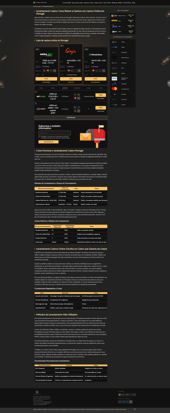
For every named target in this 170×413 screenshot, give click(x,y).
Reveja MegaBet (46, 82)
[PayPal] (123, 402)
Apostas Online (89, 3)
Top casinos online (77, 3)
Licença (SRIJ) (67, 3)
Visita (71, 78)
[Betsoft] (120, 394)
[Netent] (127, 394)
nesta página (47, 403)
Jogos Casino (98, 3)
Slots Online (107, 3)
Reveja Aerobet (100, 111)
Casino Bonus (127, 3)
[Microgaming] (123, 394)
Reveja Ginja (71, 82)
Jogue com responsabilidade (39, 404)
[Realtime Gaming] (130, 394)
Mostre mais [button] (71, 117)
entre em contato (48, 401)
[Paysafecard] (127, 402)
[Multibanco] (120, 402)
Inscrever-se (48, 142)
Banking (114, 3)
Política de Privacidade (121, 409)
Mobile (120, 3)
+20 (131, 401)
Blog (133, 3)
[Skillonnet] (134, 394)
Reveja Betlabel (100, 98)
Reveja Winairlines (95, 82)
